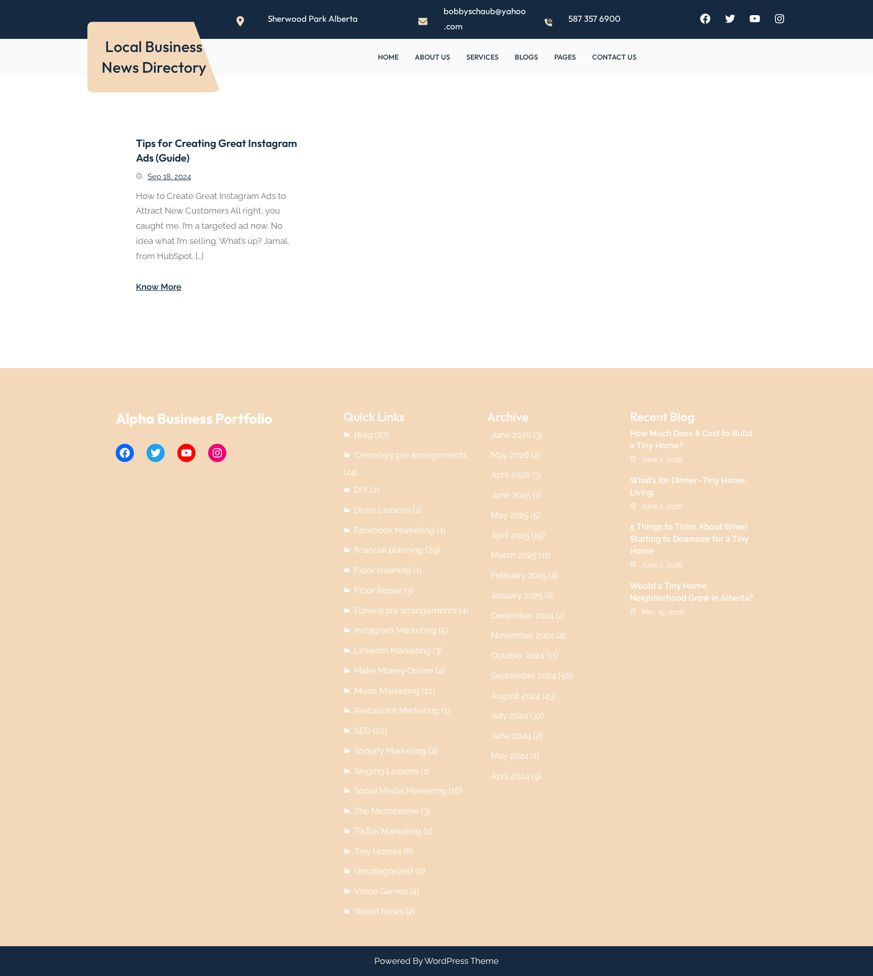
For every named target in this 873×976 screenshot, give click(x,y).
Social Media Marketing (400, 791)
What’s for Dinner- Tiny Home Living (687, 486)
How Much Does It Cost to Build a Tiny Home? (691, 439)
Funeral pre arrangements (405, 610)
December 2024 (522, 615)
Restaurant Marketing (397, 710)
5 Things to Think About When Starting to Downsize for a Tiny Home (689, 539)
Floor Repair (378, 590)
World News (379, 911)
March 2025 (514, 555)
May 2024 (509, 756)
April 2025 (510, 535)
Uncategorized (383, 871)
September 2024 (523, 676)
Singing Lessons (386, 771)
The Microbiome (386, 811)
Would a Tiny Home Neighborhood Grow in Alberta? (691, 592)
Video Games (381, 891)
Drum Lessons (382, 510)
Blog (363, 435)
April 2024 (510, 776)
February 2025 (519, 575)
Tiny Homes (378, 851)
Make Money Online (393, 670)
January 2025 (517, 595)
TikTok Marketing (387, 831)
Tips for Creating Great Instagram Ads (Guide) (216, 150)
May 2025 (509, 515)
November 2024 (522, 635)
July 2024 (509, 715)
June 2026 (511, 435)
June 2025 (511, 495)
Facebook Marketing (394, 530)
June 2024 (511, 736)
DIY (361, 490)
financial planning (388, 550)
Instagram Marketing (395, 630)
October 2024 (517, 655)
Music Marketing (387, 691)
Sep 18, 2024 (169, 176)
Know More (158, 287)
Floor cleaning (382, 570)
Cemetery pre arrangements (410, 455)
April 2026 (510, 475)
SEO (362, 731)
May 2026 (510, 455)
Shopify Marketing (390, 751)
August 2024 (515, 696)
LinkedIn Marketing (392, 650)
